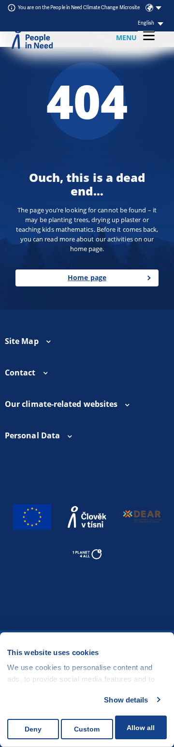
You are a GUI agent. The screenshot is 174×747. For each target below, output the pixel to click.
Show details (126, 700)
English (146, 23)
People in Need (32, 38)
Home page (87, 277)
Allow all (141, 728)
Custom (87, 729)
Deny (33, 729)
